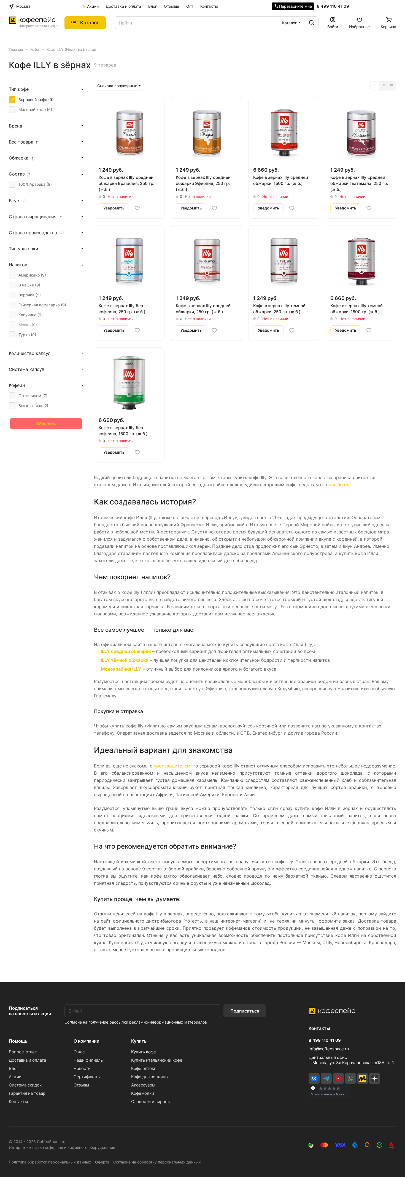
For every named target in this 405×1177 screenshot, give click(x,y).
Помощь (18, 1041)
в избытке (340, 484)
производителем (172, 766)
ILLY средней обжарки (126, 651)
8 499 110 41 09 (333, 6)
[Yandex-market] (362, 1078)
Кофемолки (142, 1093)
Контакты (18, 1101)
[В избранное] (137, 208)
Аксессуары (143, 1085)
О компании (86, 1041)
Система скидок (25, 1085)
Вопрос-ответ (23, 1051)
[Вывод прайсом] (391, 86)
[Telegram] (326, 1078)
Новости (82, 1068)
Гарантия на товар (27, 1093)
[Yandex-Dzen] (374, 1078)
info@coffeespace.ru (329, 1048)
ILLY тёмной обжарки (124, 660)
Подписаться (244, 1011)
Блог (13, 1068)
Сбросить (46, 423)
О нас (79, 1051)
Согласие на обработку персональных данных (157, 1162)
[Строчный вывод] (383, 86)
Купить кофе (143, 1051)
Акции (15, 1076)
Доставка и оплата (27, 1060)
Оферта (102, 1162)
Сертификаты (87, 1076)
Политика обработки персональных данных (50, 1162)
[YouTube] (338, 1078)
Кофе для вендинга (150, 1076)
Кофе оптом (143, 1068)
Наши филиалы (89, 1060)
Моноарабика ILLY (121, 669)
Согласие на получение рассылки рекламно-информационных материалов (135, 1022)
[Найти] (311, 22)
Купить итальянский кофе (156, 1060)
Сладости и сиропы (151, 1101)
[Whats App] (350, 1078)
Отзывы (81, 1085)
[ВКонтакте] (314, 1078)
